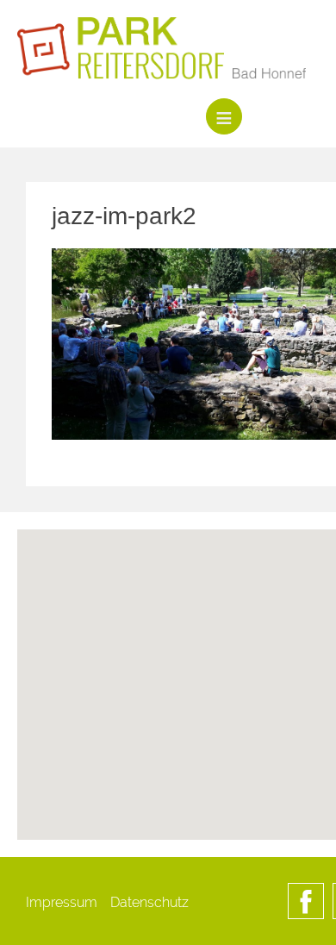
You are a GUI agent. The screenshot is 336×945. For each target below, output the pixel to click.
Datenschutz (149, 902)
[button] (224, 749)
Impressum (61, 902)
